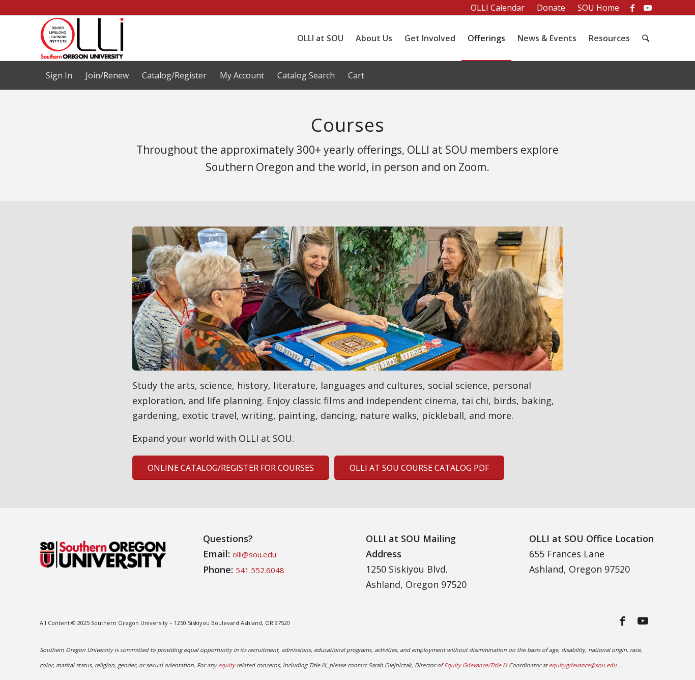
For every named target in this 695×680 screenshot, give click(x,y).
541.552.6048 (260, 570)
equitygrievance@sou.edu (583, 665)
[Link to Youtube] (647, 7)
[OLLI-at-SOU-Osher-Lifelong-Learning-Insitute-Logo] (87, 38)
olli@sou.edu (254, 554)
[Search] (645, 38)
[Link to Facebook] (632, 7)
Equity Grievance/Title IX (475, 665)
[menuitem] (498, 8)
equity (226, 665)
